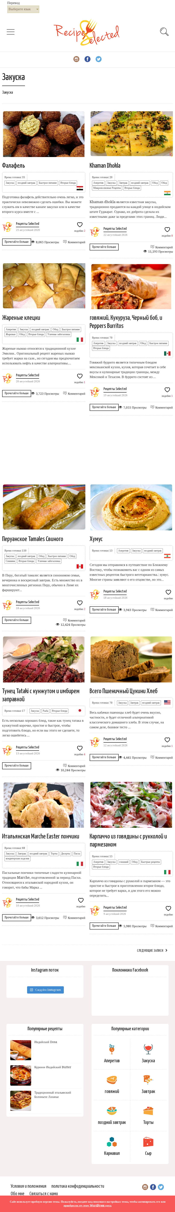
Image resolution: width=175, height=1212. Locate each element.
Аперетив (98, 182)
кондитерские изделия (17, 858)
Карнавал (112, 1153)
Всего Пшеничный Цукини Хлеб (124, 691)
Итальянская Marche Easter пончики (40, 836)
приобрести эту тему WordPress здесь (88, 1205)
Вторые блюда (68, 182)
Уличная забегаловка (58, 334)
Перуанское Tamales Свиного (32, 539)
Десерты (65, 853)
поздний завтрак (26, 182)
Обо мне (17, 1193)
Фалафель (13, 166)
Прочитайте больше (17, 241)
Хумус (96, 539)
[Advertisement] (87, 449)
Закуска (10, 182)
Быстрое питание (48, 182)
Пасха (77, 853)
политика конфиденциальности (77, 1186)
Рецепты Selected (27, 224)
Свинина (10, 561)
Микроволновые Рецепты (107, 187)
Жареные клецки (21, 318)
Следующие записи (150, 951)
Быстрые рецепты (150, 861)
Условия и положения (28, 1186)
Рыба (45, 710)
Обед (155, 182)
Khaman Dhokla (105, 166)
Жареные (11, 334)
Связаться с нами (43, 1193)
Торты (54, 853)
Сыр (148, 1153)
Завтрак (123, 182)
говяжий (123, 861)
